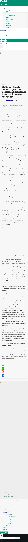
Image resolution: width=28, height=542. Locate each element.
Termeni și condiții (8, 496)
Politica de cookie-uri (9, 494)
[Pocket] (14, 373)
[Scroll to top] (1, 504)
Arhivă (3, 84)
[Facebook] (1, 2)
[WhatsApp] (14, 368)
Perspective (8, 25)
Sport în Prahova (9, 19)
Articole (5, 512)
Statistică (8, 17)
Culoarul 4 (8, 21)
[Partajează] (14, 375)
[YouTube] (3, 2)
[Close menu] (0, 507)
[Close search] (1, 535)
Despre (6, 33)
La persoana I (9, 13)
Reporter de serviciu (10, 15)
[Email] (14, 366)
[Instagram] (5, 2)
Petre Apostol (9, 100)
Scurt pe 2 (8, 27)
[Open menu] (1, 46)
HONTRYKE (16, 500)
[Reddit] (14, 371)
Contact (6, 35)
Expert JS (8, 23)
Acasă (5, 8)
